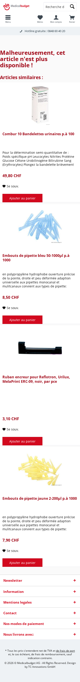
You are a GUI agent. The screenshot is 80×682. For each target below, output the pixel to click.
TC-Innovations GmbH (41, 667)
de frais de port (65, 651)
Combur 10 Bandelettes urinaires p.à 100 (38, 134)
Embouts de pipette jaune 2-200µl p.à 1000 (39, 498)
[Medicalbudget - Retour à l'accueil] (20, 6)
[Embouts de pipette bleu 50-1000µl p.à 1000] (40, 227)
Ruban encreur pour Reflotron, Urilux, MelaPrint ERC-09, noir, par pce (36, 379)
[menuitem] (72, 19)
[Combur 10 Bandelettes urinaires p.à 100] (40, 105)
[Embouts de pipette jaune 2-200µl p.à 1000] (40, 469)
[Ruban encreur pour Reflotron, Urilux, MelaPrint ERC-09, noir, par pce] (40, 348)
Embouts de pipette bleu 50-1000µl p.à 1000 (36, 257)
